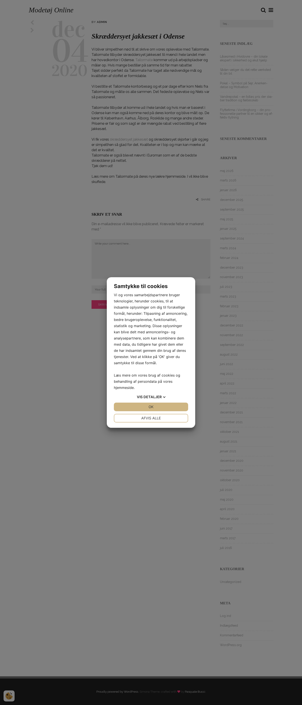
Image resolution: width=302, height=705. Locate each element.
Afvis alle (151, 418)
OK (151, 407)
